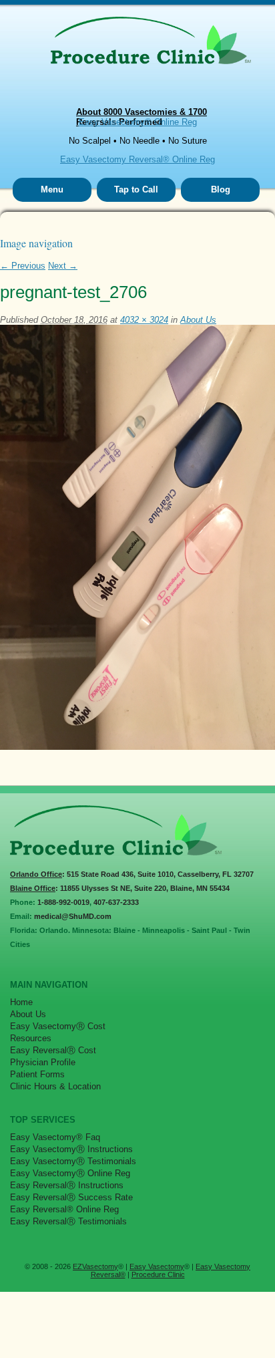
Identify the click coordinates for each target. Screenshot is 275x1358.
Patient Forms (37, 1074)
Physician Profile (42, 1062)
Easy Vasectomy (156, 1266)
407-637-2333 (116, 902)
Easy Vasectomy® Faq (55, 1137)
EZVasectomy (95, 1266)
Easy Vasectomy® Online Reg (138, 122)
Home (21, 1002)
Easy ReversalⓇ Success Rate (71, 1197)
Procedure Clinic (158, 1274)
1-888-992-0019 (63, 902)
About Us (198, 320)
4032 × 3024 (144, 320)
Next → (62, 266)
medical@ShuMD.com (72, 916)
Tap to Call (136, 189)
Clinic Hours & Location (55, 1086)
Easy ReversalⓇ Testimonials (68, 1221)
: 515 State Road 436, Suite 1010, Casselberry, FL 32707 (132, 874)
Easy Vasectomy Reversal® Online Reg (137, 159)
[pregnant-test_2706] (137, 747)
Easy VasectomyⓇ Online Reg (70, 1173)
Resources (30, 1038)
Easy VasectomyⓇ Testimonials (73, 1161)
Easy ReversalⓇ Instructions (66, 1185)
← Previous (22, 266)
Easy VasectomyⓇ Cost (57, 1026)
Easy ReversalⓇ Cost (53, 1050)
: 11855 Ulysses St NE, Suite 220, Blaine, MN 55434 (120, 888)
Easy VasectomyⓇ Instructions (71, 1149)
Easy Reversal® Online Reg (64, 1209)
